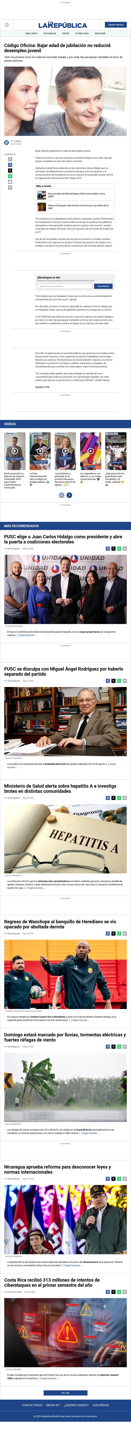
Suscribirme (103, 286)
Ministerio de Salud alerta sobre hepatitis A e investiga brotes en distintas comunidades (60, 789)
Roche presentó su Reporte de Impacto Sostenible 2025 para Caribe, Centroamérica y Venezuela (14, 480)
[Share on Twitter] (10, 171)
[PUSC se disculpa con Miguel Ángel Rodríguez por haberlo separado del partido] (65, 721)
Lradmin (18, 141)
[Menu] (8, 24)
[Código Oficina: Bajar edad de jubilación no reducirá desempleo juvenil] (65, 101)
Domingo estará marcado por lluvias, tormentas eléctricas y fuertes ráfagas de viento (65, 1037)
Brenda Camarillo (14, 1292)
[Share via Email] (10, 182)
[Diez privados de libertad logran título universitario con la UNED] (41, 195)
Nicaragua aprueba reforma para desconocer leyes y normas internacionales (57, 1169)
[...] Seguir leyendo (25, 635)
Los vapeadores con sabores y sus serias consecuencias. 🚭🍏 (90, 477)
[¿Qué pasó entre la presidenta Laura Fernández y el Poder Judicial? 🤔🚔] (116, 451)
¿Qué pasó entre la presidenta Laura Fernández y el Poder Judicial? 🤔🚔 (114, 479)
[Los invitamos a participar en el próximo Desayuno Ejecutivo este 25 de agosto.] (65, 451)
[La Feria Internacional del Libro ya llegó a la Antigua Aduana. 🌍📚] (40, 451)
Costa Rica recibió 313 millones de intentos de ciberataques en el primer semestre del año (52, 1283)
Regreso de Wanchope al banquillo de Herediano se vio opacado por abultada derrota (60, 924)
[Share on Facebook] (10, 165)
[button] (116, 25)
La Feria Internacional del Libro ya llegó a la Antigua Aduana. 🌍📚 (39, 479)
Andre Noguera (14, 549)
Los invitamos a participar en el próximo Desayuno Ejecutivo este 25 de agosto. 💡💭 (65, 479)
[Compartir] (10, 187)
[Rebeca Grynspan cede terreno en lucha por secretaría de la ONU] (41, 207)
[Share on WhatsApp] (10, 176)
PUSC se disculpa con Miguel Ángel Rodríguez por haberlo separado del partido (63, 671)
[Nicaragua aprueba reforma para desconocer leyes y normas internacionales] (65, 1219)
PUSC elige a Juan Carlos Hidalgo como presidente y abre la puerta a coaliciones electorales (63, 539)
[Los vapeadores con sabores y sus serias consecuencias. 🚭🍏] (90, 451)
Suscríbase (101, 1405)
